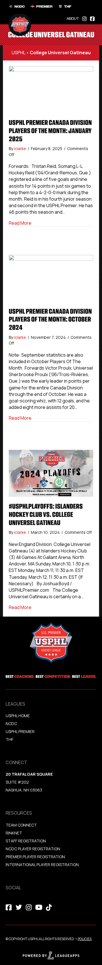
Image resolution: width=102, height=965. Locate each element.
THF (9, 739)
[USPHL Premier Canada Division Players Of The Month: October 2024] (51, 278)
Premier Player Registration (35, 856)
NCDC (11, 723)
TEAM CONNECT (21, 825)
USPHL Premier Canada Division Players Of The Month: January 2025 (50, 131)
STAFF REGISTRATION (26, 840)
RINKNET (14, 833)
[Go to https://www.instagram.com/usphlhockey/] (84, 18)
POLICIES (85, 938)
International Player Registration (43, 864)
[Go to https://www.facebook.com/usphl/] (92, 18)
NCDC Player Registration (33, 848)
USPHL (18, 52)
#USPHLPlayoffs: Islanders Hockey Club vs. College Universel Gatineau (46, 514)
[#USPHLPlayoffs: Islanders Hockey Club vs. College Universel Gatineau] (51, 473)
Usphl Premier (20, 731)
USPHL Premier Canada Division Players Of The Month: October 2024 (50, 319)
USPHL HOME (18, 715)
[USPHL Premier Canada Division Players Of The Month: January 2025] (51, 89)
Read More (20, 223)
